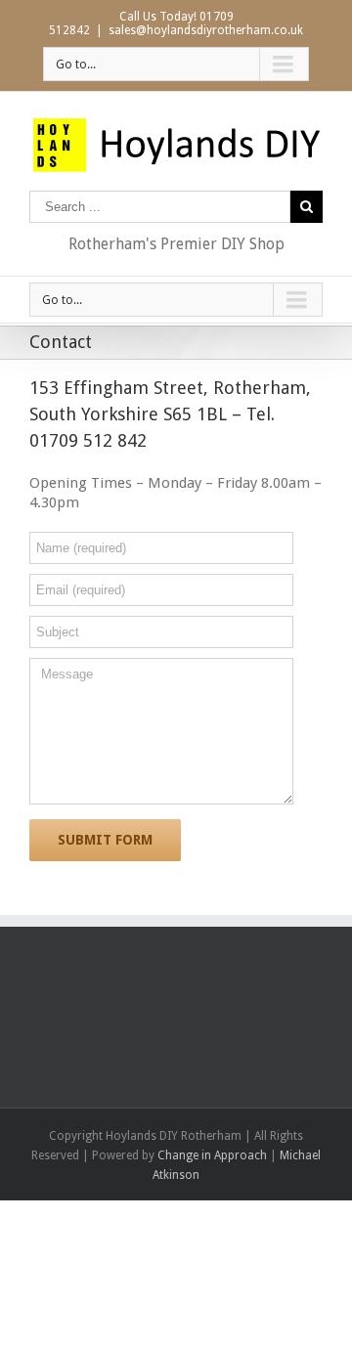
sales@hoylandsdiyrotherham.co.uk (206, 30)
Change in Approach (212, 1155)
